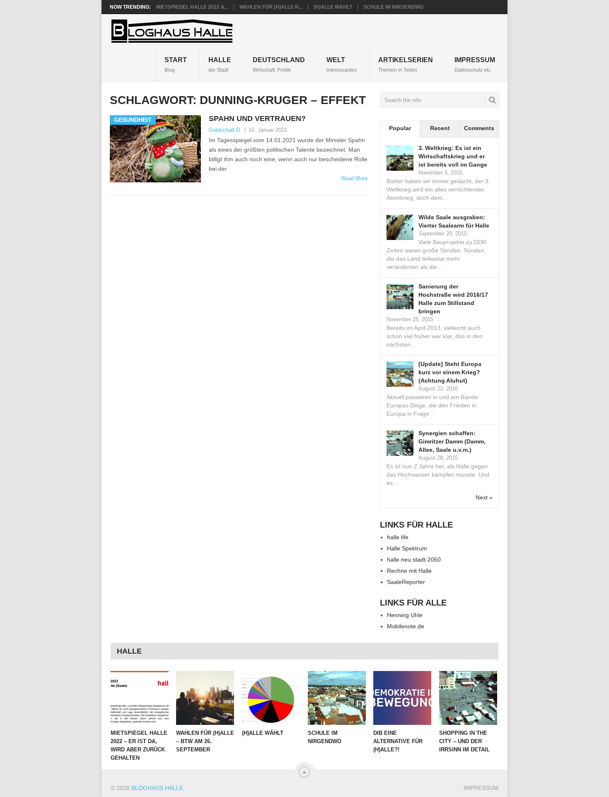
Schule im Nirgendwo (393, 7)
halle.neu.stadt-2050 (414, 559)
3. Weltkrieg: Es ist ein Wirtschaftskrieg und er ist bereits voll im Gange (452, 156)
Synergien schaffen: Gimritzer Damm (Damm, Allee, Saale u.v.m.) (452, 441)
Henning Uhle (405, 615)
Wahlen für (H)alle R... (270, 7)
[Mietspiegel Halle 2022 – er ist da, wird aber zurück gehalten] (140, 698)
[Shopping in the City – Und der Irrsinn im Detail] (468, 698)
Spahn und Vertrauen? (257, 118)
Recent (440, 128)
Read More (354, 178)
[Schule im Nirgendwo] (337, 698)
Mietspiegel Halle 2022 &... (192, 7)
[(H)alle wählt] (271, 698)
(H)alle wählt (333, 7)
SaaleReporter (406, 582)
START (175, 64)
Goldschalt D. (225, 130)
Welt (341, 64)
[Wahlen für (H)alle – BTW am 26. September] (205, 698)
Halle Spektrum (407, 548)
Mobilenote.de (405, 626)
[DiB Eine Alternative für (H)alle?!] (402, 698)
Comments (479, 128)
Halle (219, 64)
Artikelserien (405, 64)
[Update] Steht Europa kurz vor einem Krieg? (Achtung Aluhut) (449, 372)
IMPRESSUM (474, 64)
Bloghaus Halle (157, 788)
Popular (400, 128)
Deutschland (279, 64)
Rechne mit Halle (409, 570)
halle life (397, 537)
